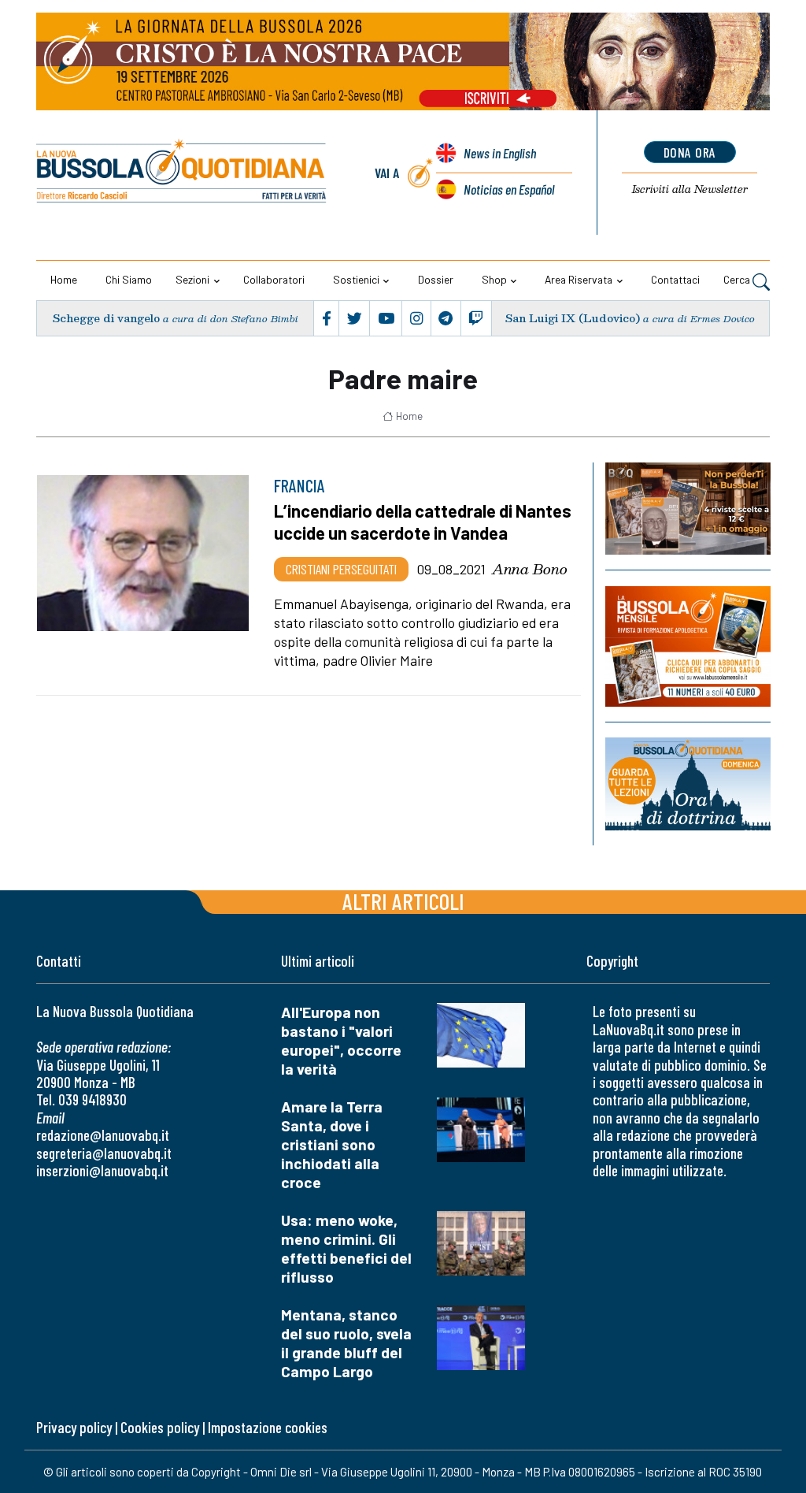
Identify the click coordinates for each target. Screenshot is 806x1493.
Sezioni (192, 279)
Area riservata (578, 279)
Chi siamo (128, 279)
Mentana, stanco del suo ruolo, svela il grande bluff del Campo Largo (346, 1342)
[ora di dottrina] (688, 783)
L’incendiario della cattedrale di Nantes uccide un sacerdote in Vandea (422, 521)
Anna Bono (530, 569)
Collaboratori (274, 279)
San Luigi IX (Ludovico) (572, 318)
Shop (494, 279)
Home (63, 279)
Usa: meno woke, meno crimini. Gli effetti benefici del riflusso (346, 1248)
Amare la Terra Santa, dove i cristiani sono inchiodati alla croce (332, 1144)
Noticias (509, 189)
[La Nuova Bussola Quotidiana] (182, 173)
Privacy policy (74, 1427)
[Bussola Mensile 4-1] (688, 508)
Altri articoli (403, 901)
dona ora (690, 152)
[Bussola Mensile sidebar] (688, 646)
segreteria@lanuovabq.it (104, 1153)
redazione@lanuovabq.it (102, 1135)
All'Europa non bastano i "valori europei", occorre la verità (341, 1040)
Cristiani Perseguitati (341, 569)
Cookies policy (159, 1427)
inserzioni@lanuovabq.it (102, 1170)
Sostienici (356, 279)
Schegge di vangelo (106, 318)
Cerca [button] (737, 279)
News (500, 153)
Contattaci (675, 279)
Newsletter (690, 189)
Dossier (435, 279)
